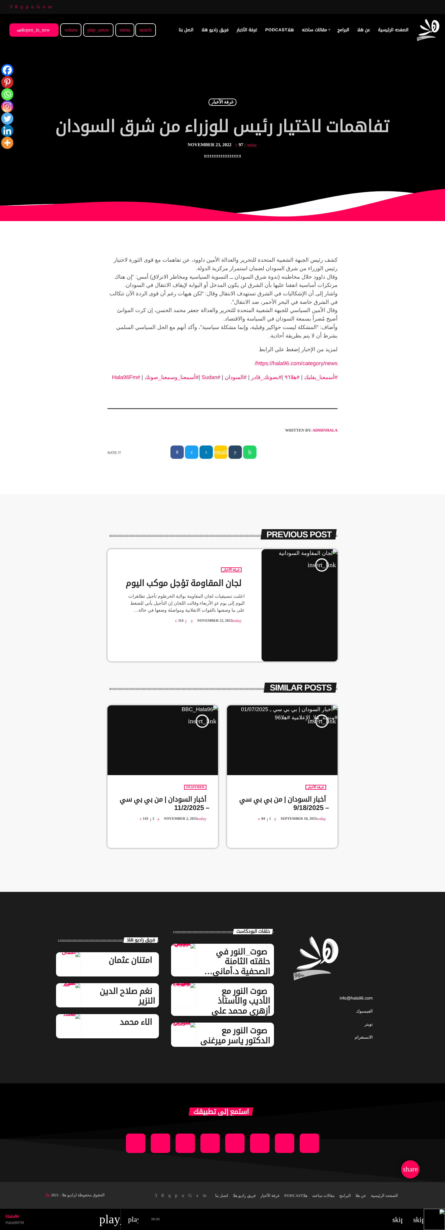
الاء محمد (136, 1022)
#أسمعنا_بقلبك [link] (321, 377)
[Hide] (2, 154)
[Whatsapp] (7, 94)
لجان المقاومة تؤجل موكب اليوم (184, 583)
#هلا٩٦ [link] (292, 377)
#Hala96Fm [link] (126, 377)
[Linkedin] (7, 131)
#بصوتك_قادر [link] (266, 377)
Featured (195, 787)
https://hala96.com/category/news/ (296, 363)
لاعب (33, 29)
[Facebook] (7, 70)
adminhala (325, 430)
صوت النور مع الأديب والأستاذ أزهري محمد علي (240, 1000)
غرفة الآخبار (222, 102)
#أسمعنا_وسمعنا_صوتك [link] (171, 377)
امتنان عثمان (130, 960)
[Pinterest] (7, 82)
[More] (7, 143)
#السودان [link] (236, 377)
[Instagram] (7, 106)
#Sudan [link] (211, 377)
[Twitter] (7, 119)
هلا (47, 1195)
